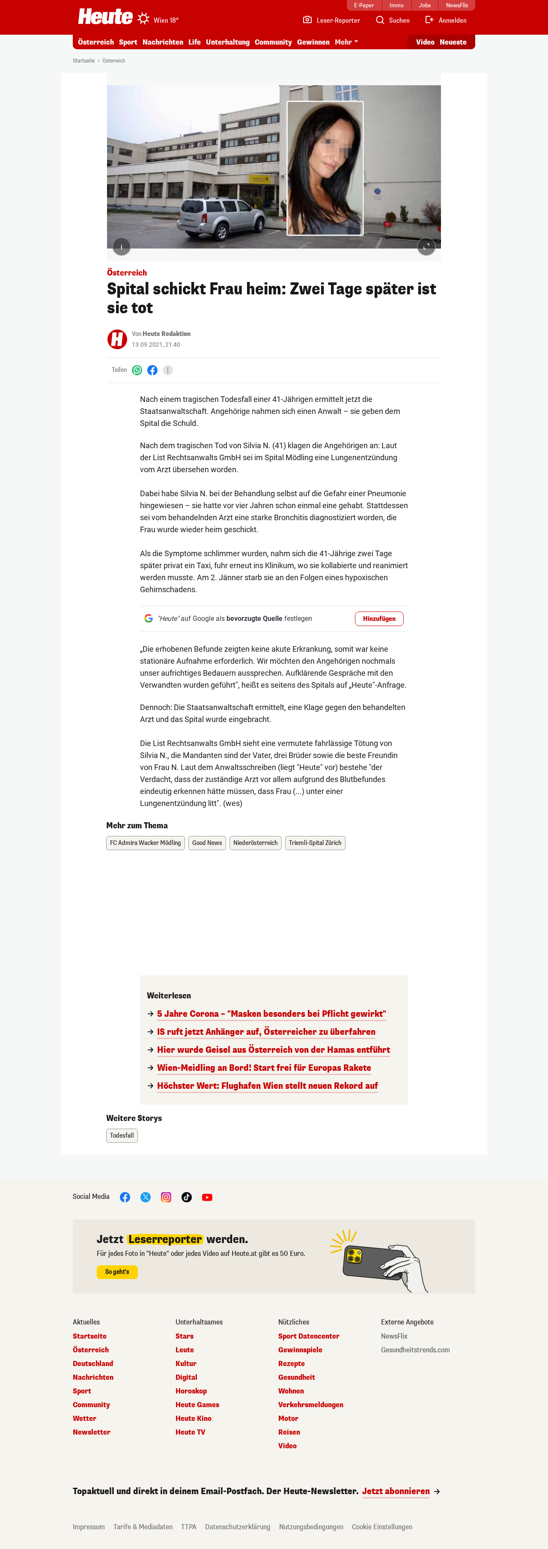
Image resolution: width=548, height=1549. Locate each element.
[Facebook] (152, 370)
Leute (185, 1350)
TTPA (189, 1526)
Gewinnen (313, 42)
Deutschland (93, 1364)
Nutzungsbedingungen (311, 1526)
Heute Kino (193, 1418)
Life (194, 42)
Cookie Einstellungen (382, 1526)
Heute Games (197, 1405)
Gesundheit (296, 1377)
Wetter (84, 1418)
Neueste (453, 42)
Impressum (89, 1526)
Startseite (84, 61)
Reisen (289, 1432)
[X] (145, 1196)
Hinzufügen (379, 619)
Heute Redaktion (167, 334)
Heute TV (191, 1432)
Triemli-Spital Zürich (315, 843)
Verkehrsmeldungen (310, 1405)
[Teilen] (168, 370)
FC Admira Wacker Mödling (145, 843)
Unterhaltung (228, 42)
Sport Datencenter (309, 1336)
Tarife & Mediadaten (143, 1526)
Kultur (186, 1364)
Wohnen (291, 1391)
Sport (128, 42)
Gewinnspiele (300, 1350)
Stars (185, 1336)
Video (425, 42)
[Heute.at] (105, 16)
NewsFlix (394, 1336)
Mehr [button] (343, 42)
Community (273, 42)
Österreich (96, 42)
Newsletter (91, 1432)
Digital (186, 1377)
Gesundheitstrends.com (415, 1350)
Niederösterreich (255, 843)
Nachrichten (93, 1377)
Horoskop (191, 1391)
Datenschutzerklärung (238, 1526)
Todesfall (122, 1136)
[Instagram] (166, 1196)
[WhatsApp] (137, 370)
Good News (207, 843)
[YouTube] (207, 1196)
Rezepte (291, 1364)
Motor (288, 1418)
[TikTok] (187, 1196)
